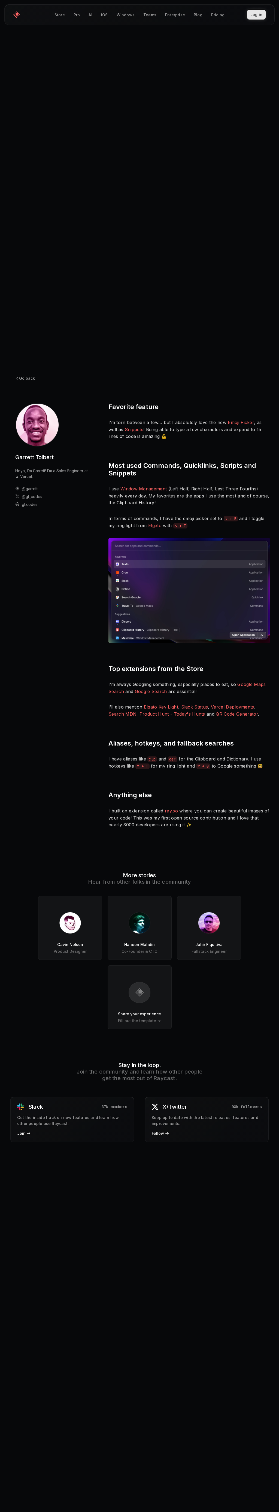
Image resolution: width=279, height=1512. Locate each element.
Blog (198, 15)
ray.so (171, 811)
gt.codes (30, 504)
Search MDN (122, 714)
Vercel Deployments (232, 707)
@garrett (30, 488)
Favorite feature (133, 407)
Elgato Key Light (161, 707)
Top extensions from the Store (155, 669)
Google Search (151, 691)
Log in (256, 14)
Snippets (134, 429)
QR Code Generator (237, 714)
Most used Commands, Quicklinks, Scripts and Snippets (182, 469)
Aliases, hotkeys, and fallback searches (171, 743)
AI (90, 15)
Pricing (218, 15)
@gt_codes (32, 496)
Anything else (130, 795)
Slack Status (194, 707)
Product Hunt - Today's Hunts (172, 714)
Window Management (143, 488)
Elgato (155, 525)
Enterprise (175, 15)
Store (59, 15)
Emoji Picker (241, 422)
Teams (149, 15)
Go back (27, 378)
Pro (77, 15)
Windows (126, 15)
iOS (104, 15)
